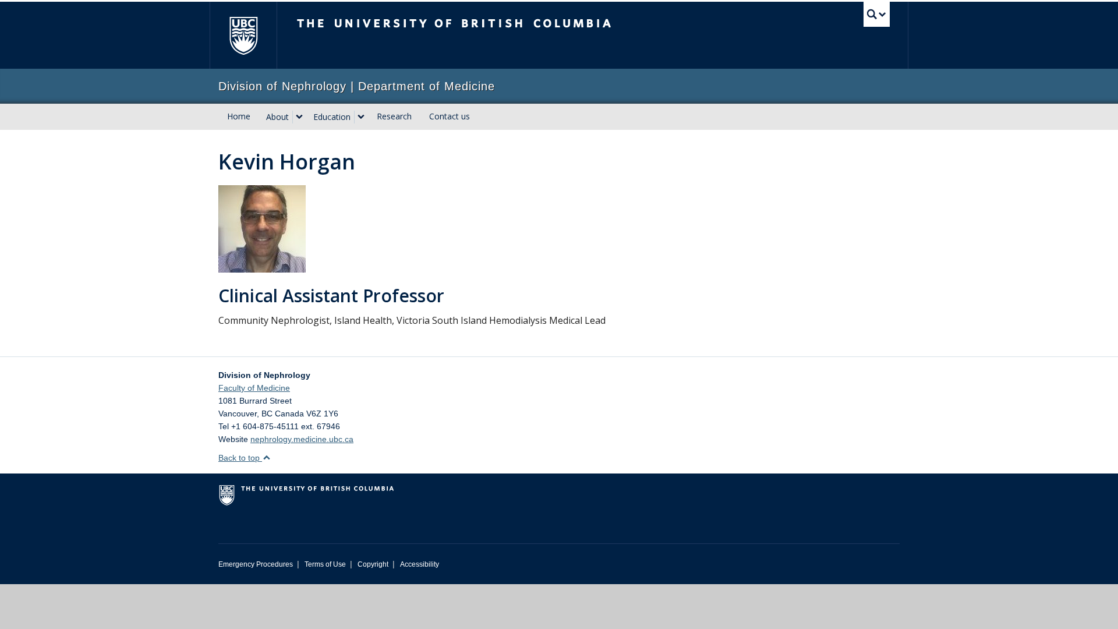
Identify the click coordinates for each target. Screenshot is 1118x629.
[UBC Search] (877, 14)
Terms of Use (325, 564)
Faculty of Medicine (254, 388)
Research (394, 116)
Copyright (373, 564)
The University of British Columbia (243, 35)
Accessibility (419, 564)
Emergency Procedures (255, 564)
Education (332, 116)
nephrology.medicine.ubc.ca (301, 439)
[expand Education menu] (361, 117)
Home (238, 116)
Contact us (449, 116)
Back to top (240, 457)
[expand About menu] (299, 117)
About (277, 116)
